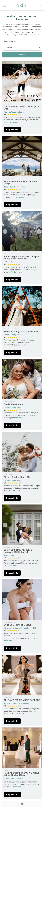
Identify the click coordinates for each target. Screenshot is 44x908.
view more (14, 122)
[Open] (39, 41)
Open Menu (4, 6)
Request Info (12, 129)
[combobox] (20, 41)
